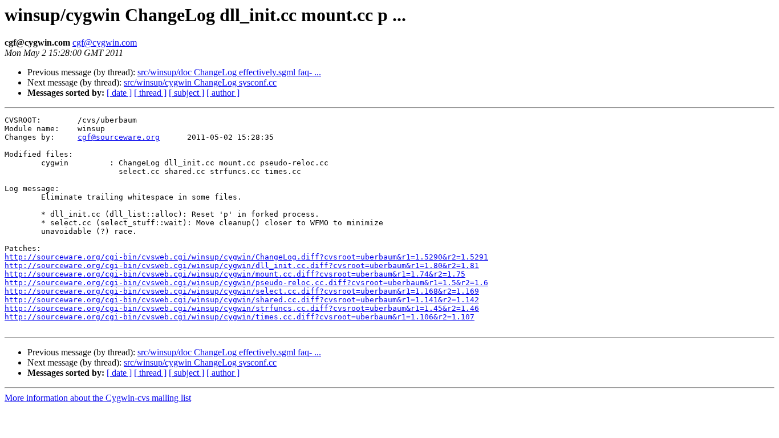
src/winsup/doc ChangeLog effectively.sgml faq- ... (229, 72)
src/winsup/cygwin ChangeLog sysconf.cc (200, 82)
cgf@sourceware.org (119, 137)
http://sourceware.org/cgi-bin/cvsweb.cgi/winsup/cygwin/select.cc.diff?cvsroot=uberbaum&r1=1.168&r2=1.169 (242, 291)
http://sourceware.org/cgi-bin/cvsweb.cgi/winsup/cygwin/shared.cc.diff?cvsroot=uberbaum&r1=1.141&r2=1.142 (242, 299)
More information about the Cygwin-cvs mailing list (98, 398)
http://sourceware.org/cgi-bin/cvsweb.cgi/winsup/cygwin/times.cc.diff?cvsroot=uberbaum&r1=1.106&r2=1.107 (239, 317)
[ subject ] (186, 93)
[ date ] (119, 93)
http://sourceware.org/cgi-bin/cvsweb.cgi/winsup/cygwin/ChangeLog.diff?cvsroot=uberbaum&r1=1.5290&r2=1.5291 (246, 257)
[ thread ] (150, 93)
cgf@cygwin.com (104, 42)
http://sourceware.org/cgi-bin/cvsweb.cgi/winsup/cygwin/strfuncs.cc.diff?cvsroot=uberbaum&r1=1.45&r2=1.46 (242, 308)
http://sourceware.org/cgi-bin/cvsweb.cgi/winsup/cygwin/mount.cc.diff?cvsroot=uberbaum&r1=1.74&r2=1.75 (235, 274)
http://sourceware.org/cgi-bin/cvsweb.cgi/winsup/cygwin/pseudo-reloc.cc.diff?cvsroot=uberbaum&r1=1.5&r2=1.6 (246, 282)
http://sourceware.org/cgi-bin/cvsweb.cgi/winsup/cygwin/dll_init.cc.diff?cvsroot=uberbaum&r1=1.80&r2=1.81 (242, 265)
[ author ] (223, 93)
